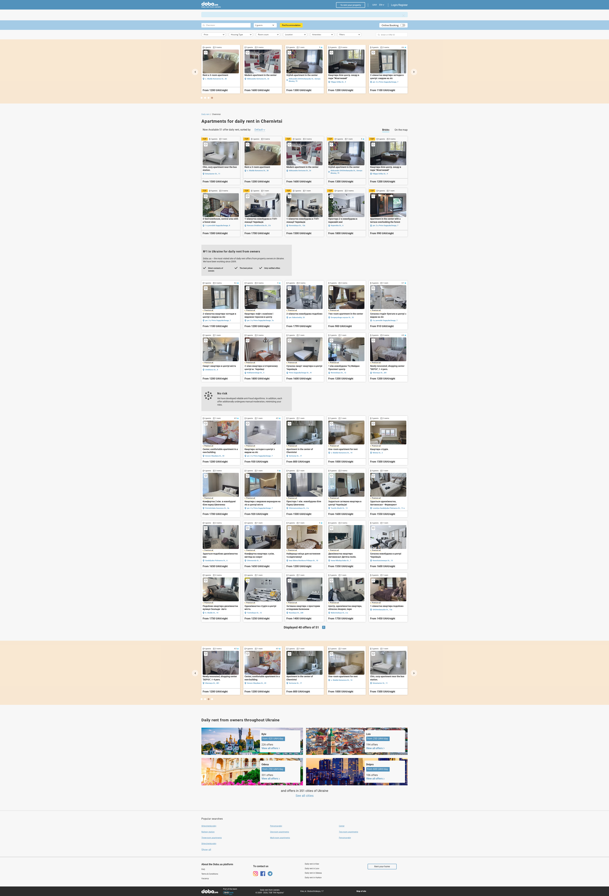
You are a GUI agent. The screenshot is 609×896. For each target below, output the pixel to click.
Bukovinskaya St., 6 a (339, 613)
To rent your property (350, 5)
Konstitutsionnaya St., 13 (383, 561)
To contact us (260, 866)
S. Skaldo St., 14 (211, 613)
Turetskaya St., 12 (254, 613)
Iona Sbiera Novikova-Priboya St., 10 (303, 561)
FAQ (203, 869)
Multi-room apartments (280, 838)
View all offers (270, 748)
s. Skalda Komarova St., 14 (341, 453)
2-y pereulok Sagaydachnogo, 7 (259, 82)
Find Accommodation (291, 25)
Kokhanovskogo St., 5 (297, 82)
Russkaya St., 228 (296, 613)
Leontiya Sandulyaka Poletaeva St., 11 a (389, 508)
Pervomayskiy (276, 826)
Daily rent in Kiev (312, 864)
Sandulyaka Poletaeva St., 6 (216, 561)
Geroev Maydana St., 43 (214, 456)
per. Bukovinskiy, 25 (297, 317)
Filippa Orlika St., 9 (380, 174)
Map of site (361, 891)
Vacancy (205, 878)
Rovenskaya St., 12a (297, 226)
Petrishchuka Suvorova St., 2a (217, 508)
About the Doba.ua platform (217, 864)
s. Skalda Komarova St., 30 (257, 171)
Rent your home (382, 866)
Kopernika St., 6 (337, 226)
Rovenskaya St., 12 (338, 373)
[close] (403, 15)
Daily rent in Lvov (312, 868)
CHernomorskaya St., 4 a (299, 508)
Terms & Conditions (209, 874)
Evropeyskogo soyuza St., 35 (216, 79)
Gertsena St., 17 (295, 456)
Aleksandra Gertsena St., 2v (300, 171)
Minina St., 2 (378, 453)
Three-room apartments (211, 838)
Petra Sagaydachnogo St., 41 (342, 82)
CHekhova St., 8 (211, 370)
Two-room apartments (348, 832)
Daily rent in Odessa (313, 873)
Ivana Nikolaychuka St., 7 (341, 561)
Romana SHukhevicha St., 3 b (259, 226)
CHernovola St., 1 (254, 561)
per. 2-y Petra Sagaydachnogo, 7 (385, 226)
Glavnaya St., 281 (380, 82)
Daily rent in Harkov (313, 877)
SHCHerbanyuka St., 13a (382, 610)
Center (341, 826)
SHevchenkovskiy (208, 826)
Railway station (208, 832)
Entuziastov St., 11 (212, 174)
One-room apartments (279, 832)
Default (259, 129)
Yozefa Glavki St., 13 (339, 508)
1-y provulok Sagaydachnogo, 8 (217, 226)
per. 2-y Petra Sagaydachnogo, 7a (260, 320)
